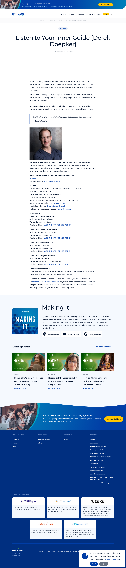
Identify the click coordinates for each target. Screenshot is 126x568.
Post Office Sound (57, 203)
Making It (52, 20)
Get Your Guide (112, 419)
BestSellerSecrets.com (54, 181)
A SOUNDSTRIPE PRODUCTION (57, 225)
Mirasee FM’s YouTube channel (45, 282)
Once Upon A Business (98, 450)
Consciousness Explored (98, 474)
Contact (15, 443)
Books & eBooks (44, 439)
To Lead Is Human (96, 460)
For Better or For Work (98, 467)
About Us (15, 439)
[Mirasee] (18, 13)
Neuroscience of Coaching (99, 483)
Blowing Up (94, 464)
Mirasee (33, 178)
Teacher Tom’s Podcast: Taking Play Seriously (101, 478)
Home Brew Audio (65, 209)
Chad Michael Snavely (56, 206)
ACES (66, 439)
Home (42, 20)
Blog (62, 14)
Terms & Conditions (64, 551)
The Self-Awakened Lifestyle (100, 457)
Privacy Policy (50, 551)
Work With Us (90, 14)
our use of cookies (111, 559)
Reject (103, 564)
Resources (81, 14)
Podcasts (71, 14)
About (99, 14)
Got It (94, 564)
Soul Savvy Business (97, 453)
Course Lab (94, 443)
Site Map (76, 551)
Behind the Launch (96, 470)
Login (106, 14)
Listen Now (21, 388)
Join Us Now (105, 4)
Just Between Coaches (98, 446)
